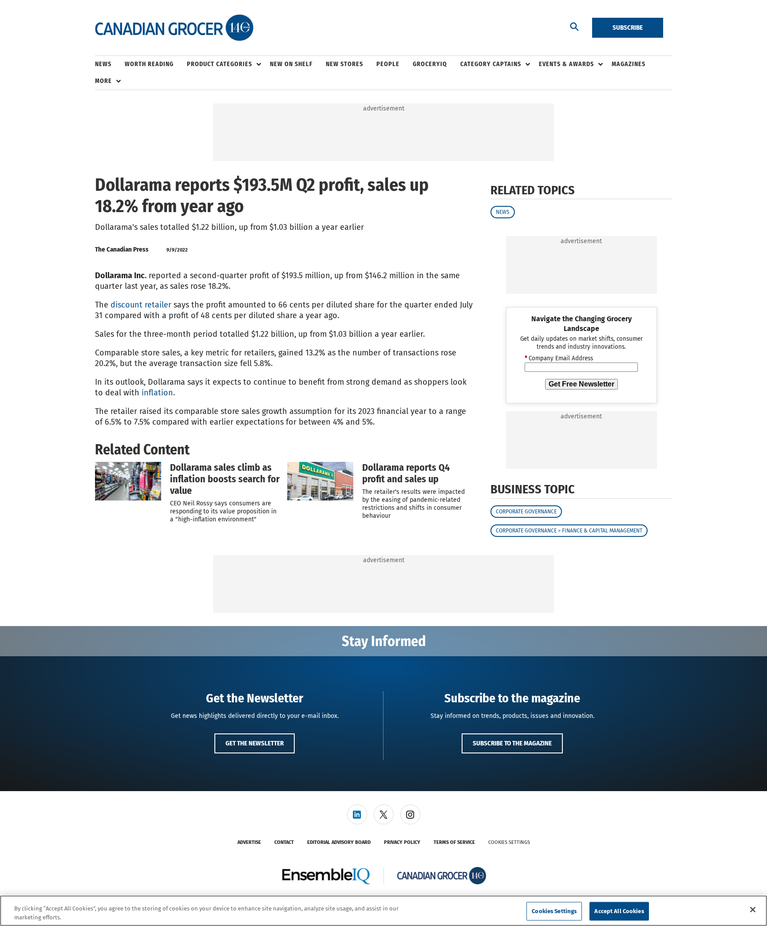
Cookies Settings (509, 842)
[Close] (753, 909)
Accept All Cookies (619, 911)
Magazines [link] (628, 64)
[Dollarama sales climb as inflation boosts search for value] (128, 481)
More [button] (103, 81)
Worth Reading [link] (149, 64)
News (503, 212)
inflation (157, 393)
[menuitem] (110, 64)
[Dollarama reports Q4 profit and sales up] (320, 481)
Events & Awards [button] (566, 64)
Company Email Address (559, 358)
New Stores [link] (344, 64)
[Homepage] (174, 28)
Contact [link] (284, 842)
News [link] (103, 64)
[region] (383, 910)
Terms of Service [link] (454, 842)
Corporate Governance (526, 511)
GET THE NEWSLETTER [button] (254, 743)
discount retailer (141, 305)
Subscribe (628, 28)
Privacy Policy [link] (402, 842)
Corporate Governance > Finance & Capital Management (569, 531)
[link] (357, 814)
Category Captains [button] (490, 64)
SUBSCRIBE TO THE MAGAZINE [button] (512, 743)
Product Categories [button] (219, 64)
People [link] (387, 64)
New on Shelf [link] (291, 64)
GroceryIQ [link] (430, 64)
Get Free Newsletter (581, 384)
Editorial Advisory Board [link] (339, 842)
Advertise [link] (249, 842)
